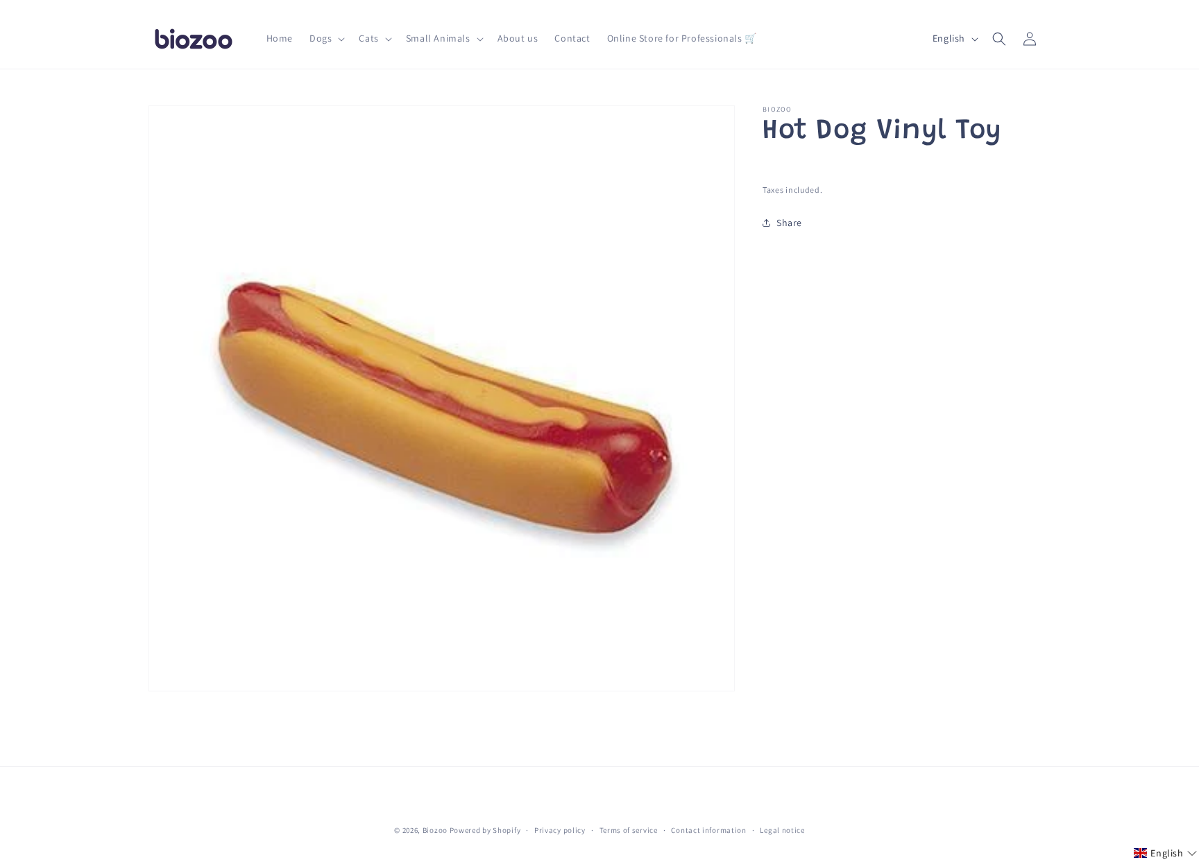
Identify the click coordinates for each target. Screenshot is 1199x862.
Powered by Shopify (485, 830)
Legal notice (782, 830)
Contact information (708, 830)
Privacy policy (560, 830)
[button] (325, 38)
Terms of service (629, 830)
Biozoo (435, 830)
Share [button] (789, 222)
